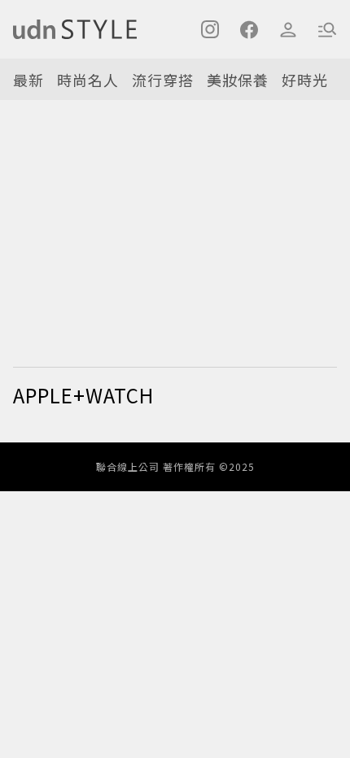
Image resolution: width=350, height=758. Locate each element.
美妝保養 (238, 79)
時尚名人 (88, 79)
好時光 (305, 79)
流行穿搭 (163, 79)
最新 (28, 79)
